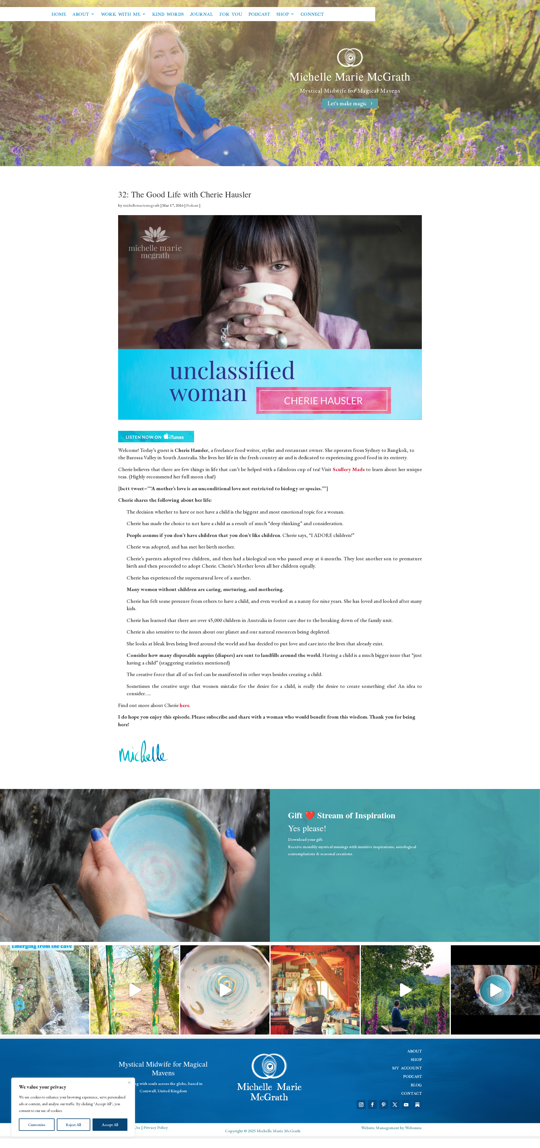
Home (58, 14)
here (184, 705)
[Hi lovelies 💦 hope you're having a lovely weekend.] (224, 990)
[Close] (129, 1082)
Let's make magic (347, 103)
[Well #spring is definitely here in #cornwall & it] (134, 990)
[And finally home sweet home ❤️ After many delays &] (405, 990)
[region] (73, 1107)
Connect (312, 14)
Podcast (259, 14)
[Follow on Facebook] (372, 1104)
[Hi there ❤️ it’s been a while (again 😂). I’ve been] (44, 990)
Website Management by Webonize (391, 1127)
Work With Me (120, 14)
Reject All (73, 1124)
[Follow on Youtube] (406, 1104)
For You (230, 14)
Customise (36, 1124)
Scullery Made (349, 469)
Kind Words (168, 14)
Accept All (110, 1124)
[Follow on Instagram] (361, 1104)
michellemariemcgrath (141, 205)
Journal (201, 14)
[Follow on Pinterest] (383, 1104)
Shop (282, 14)
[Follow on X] (394, 1104)
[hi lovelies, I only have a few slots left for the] (495, 990)
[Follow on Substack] (417, 1104)
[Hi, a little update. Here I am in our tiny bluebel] (315, 990)
